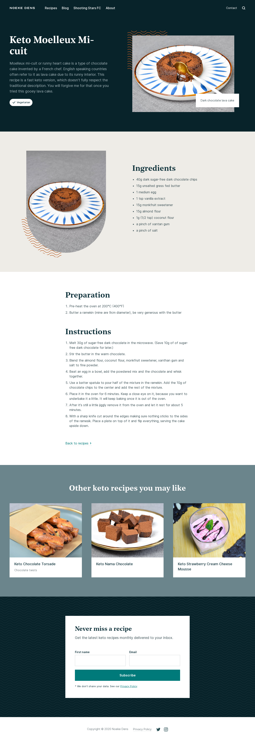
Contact (231, 8)
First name (82, 652)
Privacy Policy (128, 686)
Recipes (51, 8)
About (110, 8)
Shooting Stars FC (87, 8)
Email (133, 652)
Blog (65, 8)
